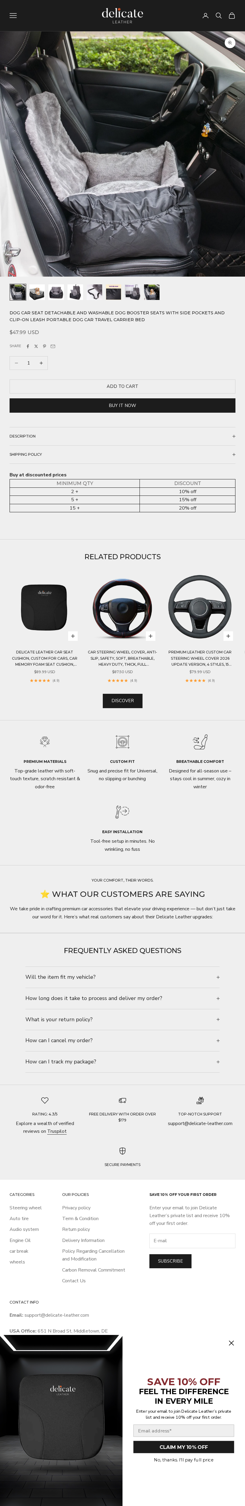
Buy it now (122, 405)
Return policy (76, 1229)
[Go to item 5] (94, 292)
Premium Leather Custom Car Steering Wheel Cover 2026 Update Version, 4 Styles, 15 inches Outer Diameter (200, 658)
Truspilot (57, 1131)
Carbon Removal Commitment (93, 1270)
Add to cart (122, 386)
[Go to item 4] (75, 292)
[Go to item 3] (56, 292)
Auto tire (19, 1218)
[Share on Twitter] (36, 346)
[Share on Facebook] (27, 346)
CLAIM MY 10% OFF (184, 1447)
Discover (122, 701)
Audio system (24, 1229)
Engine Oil (20, 1240)
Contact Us (74, 1281)
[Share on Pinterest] (44, 346)
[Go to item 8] (151, 292)
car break (19, 1251)
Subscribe (170, 1261)
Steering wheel (26, 1208)
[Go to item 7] (132, 292)
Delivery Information (83, 1240)
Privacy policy (76, 1208)
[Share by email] (52, 346)
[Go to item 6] (113, 292)
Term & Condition (80, 1218)
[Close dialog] (231, 1343)
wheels (17, 1262)
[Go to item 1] (18, 292)
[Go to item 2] (37, 292)
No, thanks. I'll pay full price (184, 1459)
